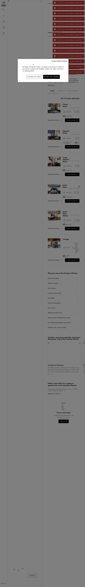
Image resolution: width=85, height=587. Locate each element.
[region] (43, 70)
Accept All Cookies (51, 77)
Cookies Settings (34, 77)
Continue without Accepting (59, 61)
